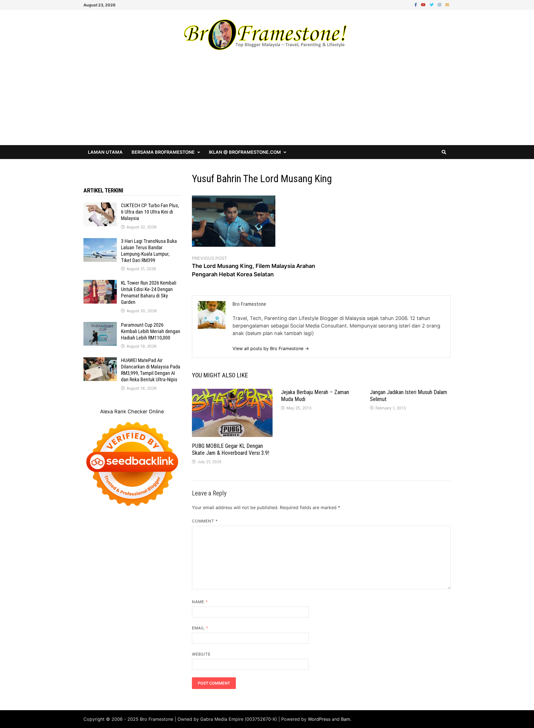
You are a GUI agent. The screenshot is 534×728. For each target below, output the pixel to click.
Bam (345, 719)
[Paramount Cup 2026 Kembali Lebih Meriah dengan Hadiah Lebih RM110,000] (100, 326)
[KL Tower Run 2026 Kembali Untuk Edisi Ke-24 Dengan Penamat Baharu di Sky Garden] (100, 284)
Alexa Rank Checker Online (132, 411)
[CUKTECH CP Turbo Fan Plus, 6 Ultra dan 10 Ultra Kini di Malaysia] (100, 206)
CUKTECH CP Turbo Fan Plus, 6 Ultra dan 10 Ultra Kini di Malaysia (150, 211)
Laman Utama (105, 152)
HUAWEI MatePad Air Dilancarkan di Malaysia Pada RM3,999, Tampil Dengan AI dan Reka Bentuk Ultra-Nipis (150, 369)
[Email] (447, 4)
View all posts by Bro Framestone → (271, 348)
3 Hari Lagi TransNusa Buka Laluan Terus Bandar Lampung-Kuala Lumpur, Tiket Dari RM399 (149, 250)
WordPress (319, 719)
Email (200, 628)
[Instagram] (440, 4)
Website (201, 654)
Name (200, 601)
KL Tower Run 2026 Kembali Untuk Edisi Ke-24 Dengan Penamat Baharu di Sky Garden (148, 292)
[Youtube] (424, 4)
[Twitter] (432, 4)
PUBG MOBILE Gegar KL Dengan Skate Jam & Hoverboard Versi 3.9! (230, 449)
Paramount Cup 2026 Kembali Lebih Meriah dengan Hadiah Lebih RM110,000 (150, 331)
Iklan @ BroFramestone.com (245, 152)
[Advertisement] (267, 103)
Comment (205, 521)
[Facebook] (416, 4)
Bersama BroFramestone (163, 152)
